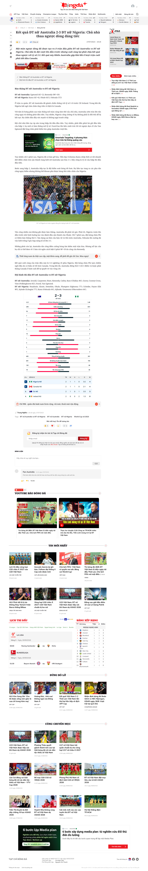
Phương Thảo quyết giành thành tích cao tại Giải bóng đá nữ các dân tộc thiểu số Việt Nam (44, 749)
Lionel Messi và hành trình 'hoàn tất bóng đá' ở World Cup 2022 (117, 40)
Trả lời (33, 481)
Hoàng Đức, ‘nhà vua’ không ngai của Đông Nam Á (43, 698)
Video (86, 577)
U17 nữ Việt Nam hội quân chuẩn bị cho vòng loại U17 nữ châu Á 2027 (70, 747)
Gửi (96, 463)
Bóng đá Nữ (41, 28)
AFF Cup (17, 14)
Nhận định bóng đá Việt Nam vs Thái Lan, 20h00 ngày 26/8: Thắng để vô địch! (125, 91)
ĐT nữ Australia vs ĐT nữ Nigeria (32, 417)
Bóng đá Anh (128, 14)
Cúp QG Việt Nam (22, 627)
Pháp (71, 14)
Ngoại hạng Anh (50, 627)
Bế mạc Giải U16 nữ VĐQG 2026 (42, 778)
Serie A (65, 627)
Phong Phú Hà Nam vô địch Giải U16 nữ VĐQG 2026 (69, 780)
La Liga (59, 627)
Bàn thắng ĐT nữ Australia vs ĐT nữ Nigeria (35, 77)
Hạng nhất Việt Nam (36, 627)
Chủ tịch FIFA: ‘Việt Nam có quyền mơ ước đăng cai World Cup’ (69, 569)
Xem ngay (59, 150)
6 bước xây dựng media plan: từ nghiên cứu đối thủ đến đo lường (94, 833)
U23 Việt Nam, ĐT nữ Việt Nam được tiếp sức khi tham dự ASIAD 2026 (70, 604)
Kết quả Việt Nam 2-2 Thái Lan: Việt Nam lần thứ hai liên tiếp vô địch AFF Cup (69, 700)
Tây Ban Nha (62, 14)
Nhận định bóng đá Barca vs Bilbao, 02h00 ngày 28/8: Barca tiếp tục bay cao (125, 117)
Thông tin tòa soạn (14, 867)
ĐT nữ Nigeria (66, 417)
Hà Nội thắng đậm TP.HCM (92, 811)
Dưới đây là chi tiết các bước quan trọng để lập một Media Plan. (88, 839)
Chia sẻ (35, 42)
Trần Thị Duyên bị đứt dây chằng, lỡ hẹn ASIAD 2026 (20, 812)
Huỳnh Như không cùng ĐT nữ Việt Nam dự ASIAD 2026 (44, 812)
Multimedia (102, 14)
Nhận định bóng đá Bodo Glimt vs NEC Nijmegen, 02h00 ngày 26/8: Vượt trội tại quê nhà (95, 700)
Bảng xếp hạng (87, 620)
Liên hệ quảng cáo (27, 867)
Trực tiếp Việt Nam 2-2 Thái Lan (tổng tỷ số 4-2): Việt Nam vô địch (124, 82)
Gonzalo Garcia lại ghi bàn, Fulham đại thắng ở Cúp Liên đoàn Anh (44, 569)
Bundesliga (72, 627)
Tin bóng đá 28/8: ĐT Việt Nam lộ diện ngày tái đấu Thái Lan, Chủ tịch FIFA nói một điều (95, 570)
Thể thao (83, 14)
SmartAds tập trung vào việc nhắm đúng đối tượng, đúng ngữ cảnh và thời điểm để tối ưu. (73, 144)
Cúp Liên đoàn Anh (40, 575)
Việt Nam (25, 14)
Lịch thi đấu (18, 620)
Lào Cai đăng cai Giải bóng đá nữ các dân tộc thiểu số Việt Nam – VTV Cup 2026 (19, 781)
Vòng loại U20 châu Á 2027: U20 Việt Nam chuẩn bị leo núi (43, 604)
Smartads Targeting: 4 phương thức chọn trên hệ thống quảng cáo (71, 138)
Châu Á (22, 28)
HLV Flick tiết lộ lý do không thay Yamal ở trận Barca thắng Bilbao (20, 604)
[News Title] (10, 53)
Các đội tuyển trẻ (15, 575)
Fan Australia (29, 472)
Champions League (49, 14)
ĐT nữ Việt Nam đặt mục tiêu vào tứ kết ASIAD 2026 (95, 780)
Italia (76, 14)
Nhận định (92, 14)
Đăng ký (83, 438)
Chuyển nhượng (35, 14)
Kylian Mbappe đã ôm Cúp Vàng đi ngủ (117, 49)
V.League (12, 627)
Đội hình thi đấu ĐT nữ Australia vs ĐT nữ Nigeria (37, 80)
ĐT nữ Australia (53, 417)
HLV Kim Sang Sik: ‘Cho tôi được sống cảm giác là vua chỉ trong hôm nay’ (20, 698)
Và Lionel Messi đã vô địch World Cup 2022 (116, 60)
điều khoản (54, 444)
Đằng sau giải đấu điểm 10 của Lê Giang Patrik (94, 603)
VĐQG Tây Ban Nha (15, 610)
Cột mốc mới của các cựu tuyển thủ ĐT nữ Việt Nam (70, 812)
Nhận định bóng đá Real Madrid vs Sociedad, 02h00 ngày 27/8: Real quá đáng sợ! (125, 108)
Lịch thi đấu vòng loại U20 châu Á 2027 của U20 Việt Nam (18, 569)
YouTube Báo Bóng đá (30, 493)
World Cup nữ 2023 (81, 417)
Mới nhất (118, 14)
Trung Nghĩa (22, 413)
